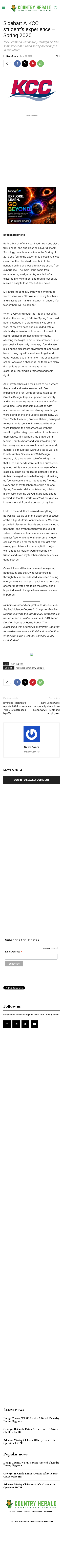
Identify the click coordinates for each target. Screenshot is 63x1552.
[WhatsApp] (40, 63)
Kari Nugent (17, 663)
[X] (25, 63)
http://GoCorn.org (31, 752)
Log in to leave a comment (31, 779)
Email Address (13, 951)
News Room (12, 56)
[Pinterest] (32, 63)
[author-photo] (32, 742)
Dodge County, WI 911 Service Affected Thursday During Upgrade (31, 1419)
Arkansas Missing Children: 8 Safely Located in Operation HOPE (29, 1441)
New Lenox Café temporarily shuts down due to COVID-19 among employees (46, 708)
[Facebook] (17, 63)
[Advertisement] (31, 148)
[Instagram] (16, 1024)
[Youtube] (34, 1024)
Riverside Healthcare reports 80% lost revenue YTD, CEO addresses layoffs (17, 708)
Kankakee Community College (30, 667)
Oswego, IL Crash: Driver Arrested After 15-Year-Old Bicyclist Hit (30, 1430)
